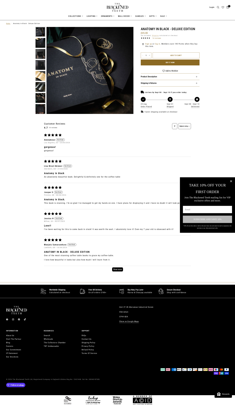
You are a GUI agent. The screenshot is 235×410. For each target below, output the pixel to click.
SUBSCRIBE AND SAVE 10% (208, 219)
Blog (8, 343)
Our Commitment (13, 350)
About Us (10, 335)
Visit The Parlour (13, 339)
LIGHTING (91, 16)
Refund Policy (88, 350)
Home (8, 23)
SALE (162, 16)
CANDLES (139, 16)
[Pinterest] (20, 319)
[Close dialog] (231, 181)
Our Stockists (12, 357)
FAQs (84, 335)
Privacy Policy (88, 346)
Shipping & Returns (149, 83)
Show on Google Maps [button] (129, 321)
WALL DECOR (124, 16)
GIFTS (152, 16)
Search (47, 335)
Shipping (155, 35)
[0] (227, 7)
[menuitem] (75, 16)
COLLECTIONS (74, 16)
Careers (9, 346)
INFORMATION (12, 331)
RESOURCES (49, 331)
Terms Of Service (89, 353)
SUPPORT (86, 331)
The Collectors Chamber (55, 343)
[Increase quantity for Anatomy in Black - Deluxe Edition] (149, 55)
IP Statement (12, 353)
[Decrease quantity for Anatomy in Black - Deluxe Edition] (143, 55)
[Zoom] (128, 32)
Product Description (149, 76)
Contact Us (87, 339)
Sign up (148, 44)
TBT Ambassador (51, 346)
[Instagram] (15, 319)
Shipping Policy (88, 343)
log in (157, 44)
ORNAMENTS (106, 16)
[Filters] (174, 126)
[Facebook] (9, 319)
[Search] (218, 7)
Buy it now (170, 62)
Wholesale (48, 339)
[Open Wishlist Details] (222, 7)
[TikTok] (26, 319)
